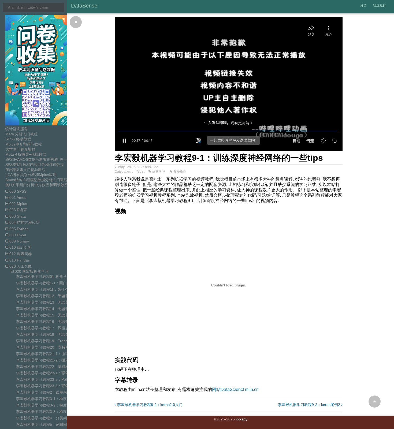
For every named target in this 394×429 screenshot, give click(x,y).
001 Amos (17, 197)
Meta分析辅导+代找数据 (25, 154)
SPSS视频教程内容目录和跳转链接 (34, 164)
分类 (363, 5)
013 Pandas (19, 260)
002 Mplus (17, 204)
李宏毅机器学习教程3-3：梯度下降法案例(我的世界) (59, 411)
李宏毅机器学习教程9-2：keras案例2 (309, 404)
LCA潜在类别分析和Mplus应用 (31, 175)
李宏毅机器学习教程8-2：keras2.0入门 (149, 404)
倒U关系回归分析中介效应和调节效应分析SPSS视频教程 (52, 185)
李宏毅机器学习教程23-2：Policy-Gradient (51, 379)
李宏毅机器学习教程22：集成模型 (44, 366)
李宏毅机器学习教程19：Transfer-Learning (52, 341)
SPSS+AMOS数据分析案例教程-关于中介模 (41, 159)
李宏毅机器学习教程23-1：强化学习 (46, 373)
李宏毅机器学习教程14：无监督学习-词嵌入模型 (56, 309)
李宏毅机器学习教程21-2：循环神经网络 (50, 360)
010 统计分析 (20, 247)
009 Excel (17, 235)
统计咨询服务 (16, 129)
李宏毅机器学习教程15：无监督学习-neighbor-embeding (63, 315)
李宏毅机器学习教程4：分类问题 (43, 418)
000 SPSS (17, 191)
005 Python (18, 229)
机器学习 (158, 171)
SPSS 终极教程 (18, 139)
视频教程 (179, 171)
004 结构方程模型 (23, 222)
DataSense (84, 6)
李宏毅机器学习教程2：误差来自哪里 (47, 392)
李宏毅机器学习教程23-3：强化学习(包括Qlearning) (59, 386)
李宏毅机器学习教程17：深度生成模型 (48, 328)
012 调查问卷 (20, 254)
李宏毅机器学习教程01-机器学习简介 (47, 276)
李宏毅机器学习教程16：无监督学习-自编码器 (54, 321)
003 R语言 (17, 210)
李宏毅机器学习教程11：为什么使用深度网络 (53, 289)
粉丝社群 (379, 5)
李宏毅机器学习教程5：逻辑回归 (43, 424)
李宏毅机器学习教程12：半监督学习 (46, 296)
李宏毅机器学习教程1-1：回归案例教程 (49, 283)
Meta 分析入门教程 (21, 134)
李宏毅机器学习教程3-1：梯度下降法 (47, 399)
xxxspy (241, 419)
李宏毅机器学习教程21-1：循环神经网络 (50, 354)
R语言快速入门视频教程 (25, 169)
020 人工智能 (20, 266)
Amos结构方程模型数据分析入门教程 (36, 180)
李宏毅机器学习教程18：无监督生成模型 (50, 334)
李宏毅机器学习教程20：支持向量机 (46, 347)
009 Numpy (18, 241)
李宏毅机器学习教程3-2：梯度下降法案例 (51, 405)
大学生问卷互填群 (20, 149)
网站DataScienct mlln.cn (235, 389)
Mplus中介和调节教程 (23, 144)
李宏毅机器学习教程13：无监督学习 (46, 302)
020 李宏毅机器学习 (31, 271)
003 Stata (17, 216)
